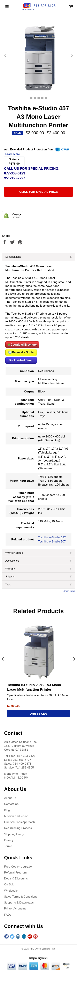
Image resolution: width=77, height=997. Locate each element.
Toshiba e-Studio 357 (52, 537)
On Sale (9, 884)
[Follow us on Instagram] (18, 936)
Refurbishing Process (18, 828)
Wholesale (11, 890)
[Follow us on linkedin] (24, 936)
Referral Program (15, 872)
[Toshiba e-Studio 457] (31, 98)
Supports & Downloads (19, 902)
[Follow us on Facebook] (6, 936)
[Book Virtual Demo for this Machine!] (21, 362)
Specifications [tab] (13, 256)
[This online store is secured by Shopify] (12, 219)
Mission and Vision (16, 816)
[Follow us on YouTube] (35, 936)
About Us (10, 798)
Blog (7, 810)
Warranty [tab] (10, 568)
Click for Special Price (38, 191)
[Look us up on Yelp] (29, 936)
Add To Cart (38, 713)
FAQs (7, 914)
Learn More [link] (12, 154)
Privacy (9, 840)
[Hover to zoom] (38, 55)
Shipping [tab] (10, 576)
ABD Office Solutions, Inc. (42, 948)
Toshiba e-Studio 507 (52, 541)
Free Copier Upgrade (18, 866)
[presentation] (3, 659)
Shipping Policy (14, 834)
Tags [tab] (8, 584)
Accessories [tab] (12, 560)
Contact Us (11, 803)
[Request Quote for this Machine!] (21, 355)
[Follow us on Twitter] (12, 936)
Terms (8, 846)
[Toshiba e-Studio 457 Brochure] (22, 346)
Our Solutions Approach (19, 822)
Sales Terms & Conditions (20, 896)
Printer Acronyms (15, 908)
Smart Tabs (69, 591)
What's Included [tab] (14, 553)
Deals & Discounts (16, 878)
